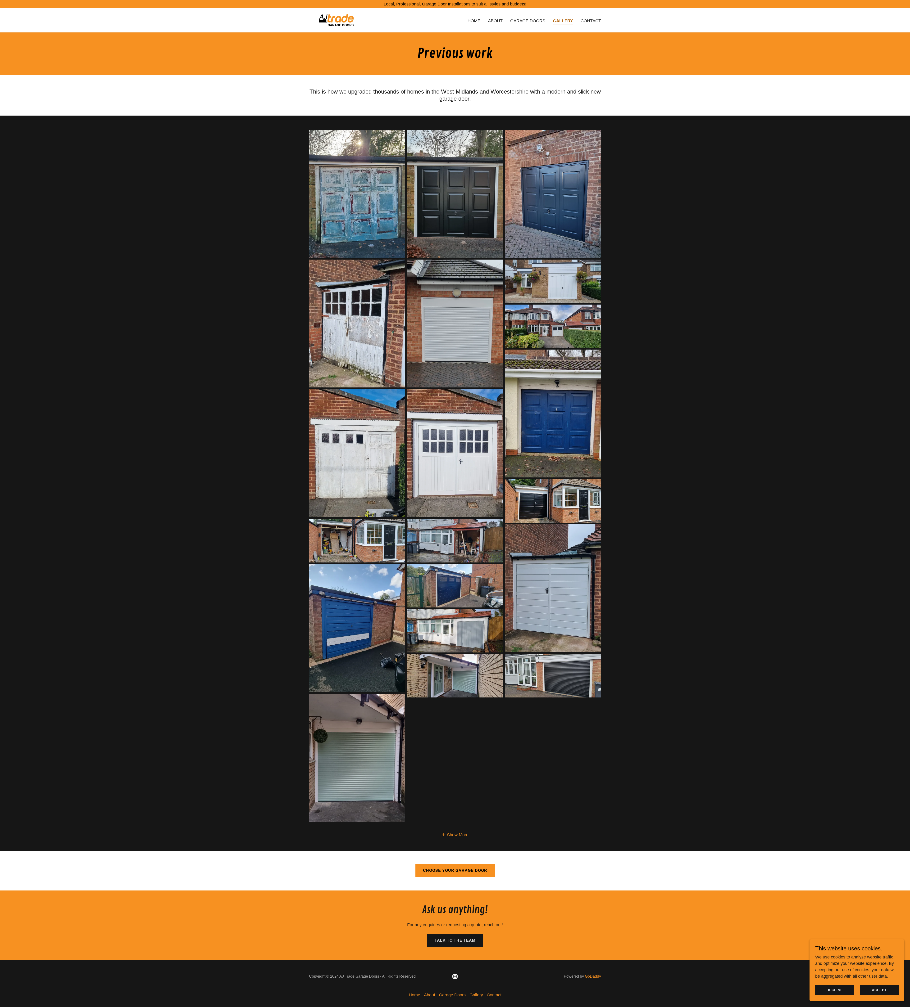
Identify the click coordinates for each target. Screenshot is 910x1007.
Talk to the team (455, 940)
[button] (455, 834)
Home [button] (414, 995)
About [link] (495, 20)
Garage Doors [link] (527, 20)
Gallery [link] (563, 20)
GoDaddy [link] (593, 976)
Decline (835, 990)
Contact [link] (591, 20)
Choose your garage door (455, 870)
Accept (879, 990)
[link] (336, 20)
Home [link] (474, 20)
